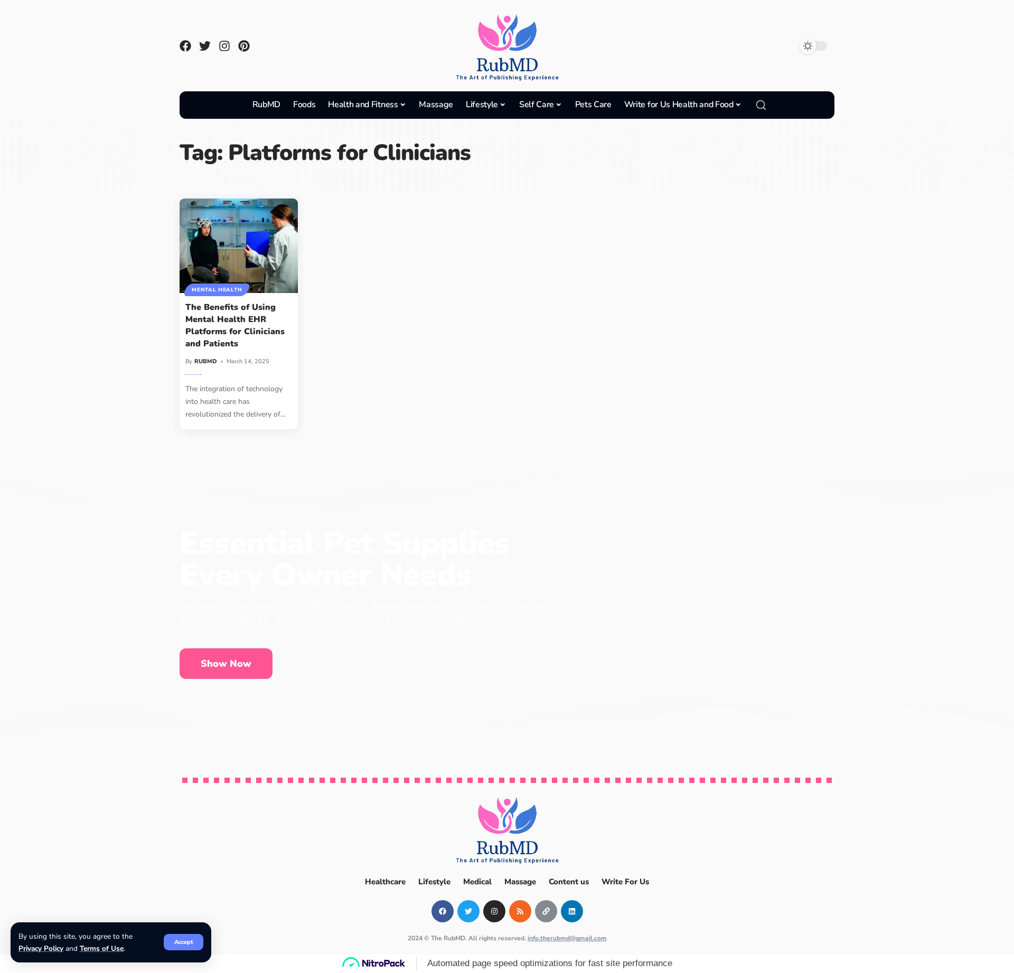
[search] (761, 105)
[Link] (546, 911)
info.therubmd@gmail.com (567, 938)
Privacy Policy (40, 948)
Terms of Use (102, 948)
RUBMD (205, 361)
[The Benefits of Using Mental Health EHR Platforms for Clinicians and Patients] (239, 246)
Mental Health (217, 290)
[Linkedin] (572, 911)
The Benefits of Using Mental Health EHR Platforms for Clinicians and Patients (235, 325)
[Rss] (520, 911)
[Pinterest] (244, 46)
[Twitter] (205, 46)
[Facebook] (185, 46)
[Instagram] (224, 46)
